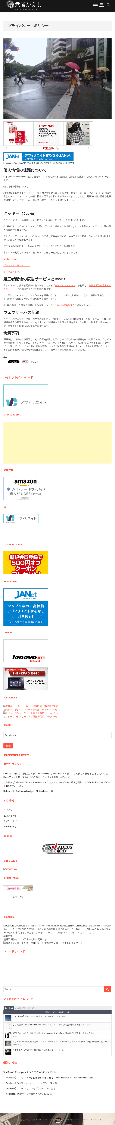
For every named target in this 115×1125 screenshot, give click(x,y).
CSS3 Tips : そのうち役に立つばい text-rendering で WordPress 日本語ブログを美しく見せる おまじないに (54, 773)
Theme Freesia (41, 1120)
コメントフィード (12, 821)
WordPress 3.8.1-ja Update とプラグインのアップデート (29, 1072)
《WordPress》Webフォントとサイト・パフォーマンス (30, 1083)
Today (47, 1012)
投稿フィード (10, 815)
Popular (9, 1008)
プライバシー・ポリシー (91, 1120)
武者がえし (28, 4)
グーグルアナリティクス (16, 265)
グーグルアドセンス (13, 272)
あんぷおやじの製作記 (14, 929)
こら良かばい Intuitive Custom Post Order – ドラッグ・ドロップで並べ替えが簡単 (42, 782)
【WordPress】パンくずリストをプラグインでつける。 (30, 1088)
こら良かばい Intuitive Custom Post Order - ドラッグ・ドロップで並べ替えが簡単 (47, 1025)
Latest (30, 1008)
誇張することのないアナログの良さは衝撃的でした (35, 1050)
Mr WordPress (42, 791)
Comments (20, 1008)
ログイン (7, 810)
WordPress (53, 1120)
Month (62, 1012)
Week (54, 1012)
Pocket (34, 362)
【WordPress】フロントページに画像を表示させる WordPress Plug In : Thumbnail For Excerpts (48, 1077)
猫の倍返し (9, 936)
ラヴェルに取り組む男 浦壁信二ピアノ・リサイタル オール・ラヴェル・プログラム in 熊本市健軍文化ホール (61, 1041)
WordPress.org (9, 826)
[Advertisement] (57, 443)
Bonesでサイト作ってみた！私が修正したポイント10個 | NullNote (35, 777)
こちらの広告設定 (64, 305)
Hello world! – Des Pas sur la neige (18, 791)
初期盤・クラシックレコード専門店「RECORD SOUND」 (30, 709)
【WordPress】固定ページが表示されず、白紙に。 (34, 1016)
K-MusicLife (8, 925)
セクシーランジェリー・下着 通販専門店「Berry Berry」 (30, 716)
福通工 (6, 939)
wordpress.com (10, 259)
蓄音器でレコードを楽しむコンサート (63, 943)
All (68, 1012)
